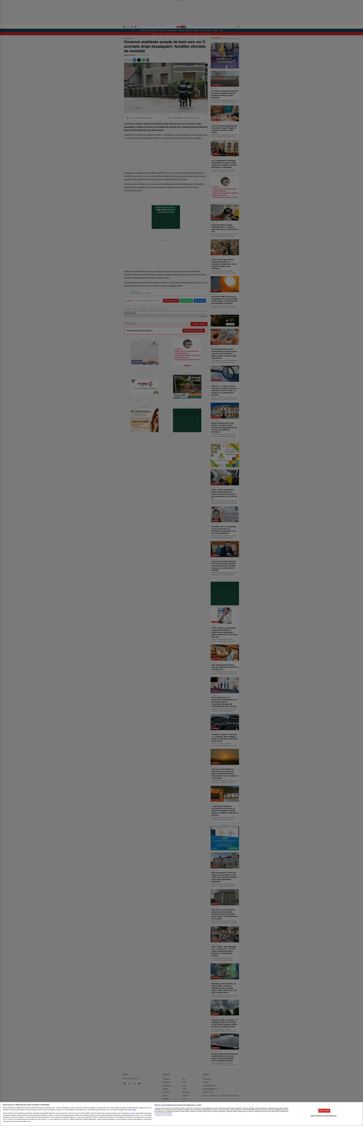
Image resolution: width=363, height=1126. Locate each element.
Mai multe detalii (130, 1109)
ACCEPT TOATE (324, 1110)
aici (76, 1117)
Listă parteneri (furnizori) (163, 1115)
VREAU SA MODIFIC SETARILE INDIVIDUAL (324, 1115)
